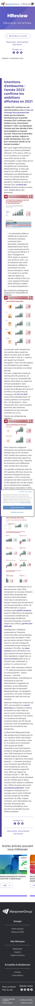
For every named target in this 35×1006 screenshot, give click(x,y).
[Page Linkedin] (28, 990)
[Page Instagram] (25, 990)
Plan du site (7, 990)
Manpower (17, 949)
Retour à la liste (18, 36)
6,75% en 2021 (21, 394)
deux (27, 648)
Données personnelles (26, 1000)
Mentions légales (7, 1003)
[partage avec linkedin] (17, 52)
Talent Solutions (17, 955)
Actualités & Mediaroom (17, 964)
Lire (5, 885)
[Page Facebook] (22, 990)
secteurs (8, 651)
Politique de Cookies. (25, 502)
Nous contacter (9, 987)
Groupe (17, 921)
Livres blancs (17, 975)
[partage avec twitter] (21, 52)
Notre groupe (17, 929)
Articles (17, 972)
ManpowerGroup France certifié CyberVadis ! (13, 877)
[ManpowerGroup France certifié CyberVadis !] (13, 865)
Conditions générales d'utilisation (8, 999)
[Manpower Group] (10, 4)
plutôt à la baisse (24, 610)
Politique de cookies (27, 1003)
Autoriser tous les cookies (18, 507)
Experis (17, 952)
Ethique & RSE (17, 932)
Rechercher (27, 4)
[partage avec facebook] (14, 52)
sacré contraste (11, 659)
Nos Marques (17, 941)
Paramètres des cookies (17, 512)
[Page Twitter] (31, 990)
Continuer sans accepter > (26, 491)
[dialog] (17, 503)
